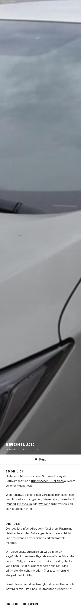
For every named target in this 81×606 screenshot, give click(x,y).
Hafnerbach (67, 499)
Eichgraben (34, 499)
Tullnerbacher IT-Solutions (47, 481)
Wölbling (44, 504)
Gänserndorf (50, 499)
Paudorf (11, 504)
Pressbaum (24, 504)
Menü (42, 459)
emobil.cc (20, 444)
